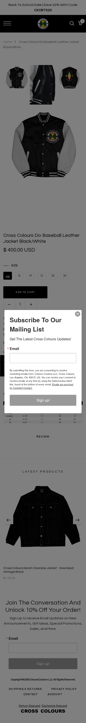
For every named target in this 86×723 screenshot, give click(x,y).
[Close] (77, 314)
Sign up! (43, 400)
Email (14, 348)
